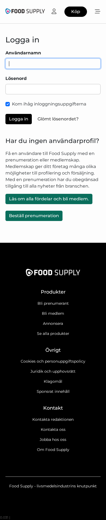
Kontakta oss (53, 429)
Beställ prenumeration (34, 215)
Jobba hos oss (53, 439)
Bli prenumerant (53, 303)
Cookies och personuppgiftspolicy (53, 361)
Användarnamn (23, 52)
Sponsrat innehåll (53, 391)
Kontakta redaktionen (53, 419)
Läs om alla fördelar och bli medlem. (49, 198)
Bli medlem (53, 313)
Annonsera (53, 323)
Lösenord (16, 78)
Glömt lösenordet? (58, 119)
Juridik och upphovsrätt (53, 371)
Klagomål (53, 381)
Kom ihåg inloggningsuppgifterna (49, 104)
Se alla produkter (53, 333)
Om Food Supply (53, 449)
